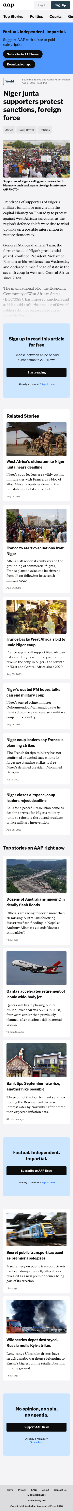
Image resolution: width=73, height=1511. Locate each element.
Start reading (37, 372)
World (9, 81)
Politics (36, 16)
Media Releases (36, 1494)
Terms (10, 1490)
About (45, 1490)
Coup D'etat (26, 130)
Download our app (19, 64)
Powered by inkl (37, 1500)
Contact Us (60, 1490)
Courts (55, 16)
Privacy (22, 1490)
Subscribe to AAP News (23, 54)
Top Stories (13, 16)
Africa (9, 130)
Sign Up (60, 5)
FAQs (34, 1490)
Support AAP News (36, 1427)
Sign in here (48, 384)
